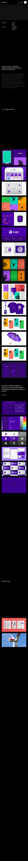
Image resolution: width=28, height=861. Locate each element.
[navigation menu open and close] (25, 2)
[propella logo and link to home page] (5, 2)
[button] (25, 2)
